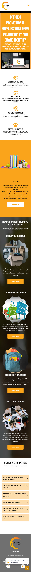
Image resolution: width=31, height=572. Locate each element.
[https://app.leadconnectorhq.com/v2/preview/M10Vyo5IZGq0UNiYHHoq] (6, 6)
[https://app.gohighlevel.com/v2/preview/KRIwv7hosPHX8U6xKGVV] (15, 543)
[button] (28, 6)
